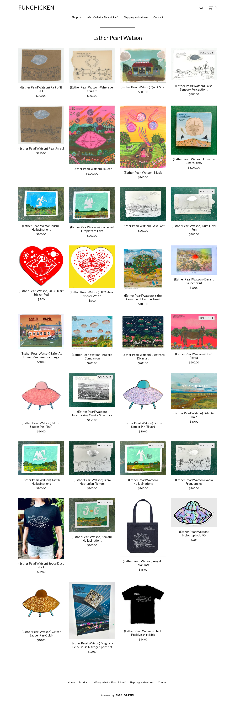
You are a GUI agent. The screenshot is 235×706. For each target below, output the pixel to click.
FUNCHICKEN (36, 7)
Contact (158, 17)
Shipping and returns (136, 17)
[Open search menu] (201, 7)
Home (71, 682)
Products (84, 682)
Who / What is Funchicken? (103, 17)
